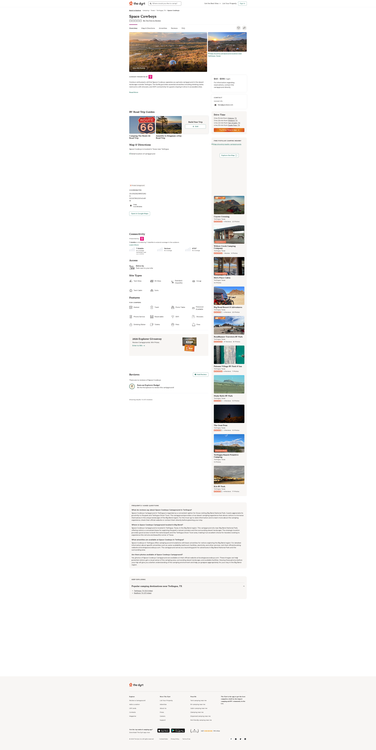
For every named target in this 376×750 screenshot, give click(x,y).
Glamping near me (196, 712)
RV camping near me (197, 704)
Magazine (132, 716)
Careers (162, 716)
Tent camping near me (198, 700)
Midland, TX (232, 121)
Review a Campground (137, 700)
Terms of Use (186, 739)
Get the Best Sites (211, 3)
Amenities (163, 28)
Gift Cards (132, 708)
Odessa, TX (232, 118)
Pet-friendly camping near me (201, 720)
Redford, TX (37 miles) (142, 593)
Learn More (134, 245)
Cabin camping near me (198, 708)
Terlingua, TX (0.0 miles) (143, 591)
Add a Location (134, 704)
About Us (163, 708)
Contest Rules (163, 739)
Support (163, 720)
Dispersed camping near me (200, 716)
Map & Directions (148, 28)
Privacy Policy (175, 739)
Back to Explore (135, 10)
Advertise (163, 704)
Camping (146, 10)
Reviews (174, 28)
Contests (132, 712)
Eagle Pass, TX (234, 125)
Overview (133, 28)
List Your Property (229, 3)
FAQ (183, 28)
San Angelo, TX (234, 123)
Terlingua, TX (161, 10)
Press (162, 712)
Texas (153, 10)
